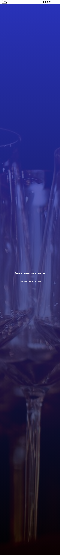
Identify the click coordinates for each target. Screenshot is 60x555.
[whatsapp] (45, 2)
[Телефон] (43, 2)
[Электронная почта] (50, 2)
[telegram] (48, 2)
